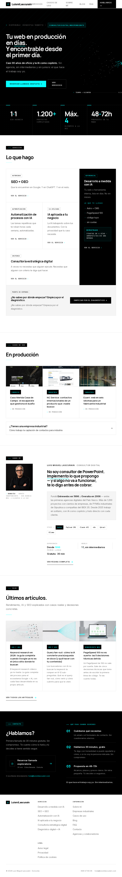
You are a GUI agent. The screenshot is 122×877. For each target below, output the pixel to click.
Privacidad (43, 852)
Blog (82, 4)
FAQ (91, 4)
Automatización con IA (48, 815)
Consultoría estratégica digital (52, 825)
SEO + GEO (43, 811)
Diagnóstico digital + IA (49, 829)
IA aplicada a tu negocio (49, 820)
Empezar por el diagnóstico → (90, 300)
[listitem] (97, 227)
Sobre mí (69, 4)
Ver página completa (60, 561)
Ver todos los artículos (21, 697)
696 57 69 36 (86, 871)
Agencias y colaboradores (86, 834)
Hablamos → (106, 4)
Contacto (77, 829)
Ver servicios (57, 83)
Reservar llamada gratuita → (26, 84)
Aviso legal (43, 848)
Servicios (37, 4)
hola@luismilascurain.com (39, 776)
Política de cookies (47, 857)
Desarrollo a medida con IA (51, 807)
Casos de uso (52, 4)
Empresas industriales (83, 811)
